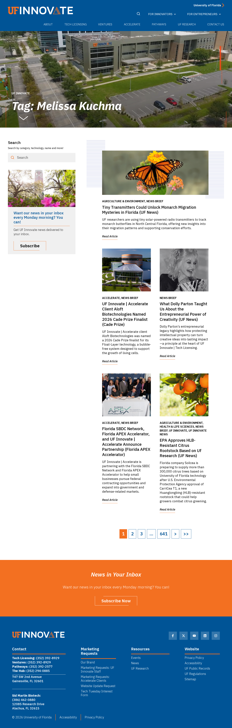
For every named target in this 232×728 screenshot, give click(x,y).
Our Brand (88, 662)
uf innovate (21, 93)
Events (136, 658)
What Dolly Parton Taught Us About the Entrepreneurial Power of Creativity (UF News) (183, 311)
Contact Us (215, 24)
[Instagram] (216, 636)
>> (186, 534)
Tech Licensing (75, 24)
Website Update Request (98, 686)
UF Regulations (195, 674)
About (48, 24)
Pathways (159, 24)
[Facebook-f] (173, 636)
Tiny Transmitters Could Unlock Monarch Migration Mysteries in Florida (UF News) (149, 209)
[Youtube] (194, 636)
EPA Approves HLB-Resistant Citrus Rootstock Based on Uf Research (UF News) (180, 447)
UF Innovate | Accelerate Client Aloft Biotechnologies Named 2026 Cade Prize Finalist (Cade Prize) (125, 314)
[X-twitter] (183, 636)
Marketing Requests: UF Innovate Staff (97, 669)
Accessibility (193, 663)
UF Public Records (197, 668)
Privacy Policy (194, 658)
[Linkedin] (205, 636)
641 (163, 534)
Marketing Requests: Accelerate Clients (95, 678)
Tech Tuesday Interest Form (97, 693)
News (135, 663)
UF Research (187, 24)
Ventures (105, 24)
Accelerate (132, 24)
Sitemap (190, 679)
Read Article (110, 236)
